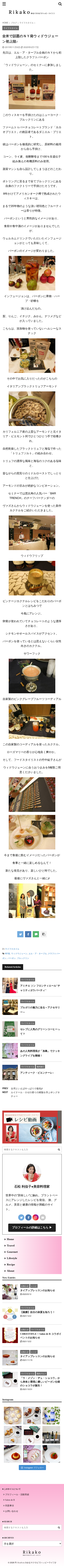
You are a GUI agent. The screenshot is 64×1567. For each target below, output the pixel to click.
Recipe (11, 1264)
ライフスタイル (12, 948)
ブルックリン (23, 958)
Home (10, 1239)
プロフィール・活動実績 (17, 1494)
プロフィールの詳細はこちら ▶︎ (32, 1227)
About (10, 1270)
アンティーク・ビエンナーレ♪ (37, 1072)
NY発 (7, 953)
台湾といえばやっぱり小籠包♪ (27, 1088)
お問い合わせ (11, 1511)
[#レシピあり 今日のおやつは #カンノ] (32, 1454)
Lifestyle (12, 1258)
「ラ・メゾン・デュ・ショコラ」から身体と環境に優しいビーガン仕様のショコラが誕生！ (40, 1382)
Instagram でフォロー (34, 1467)
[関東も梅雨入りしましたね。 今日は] (51, 1415)
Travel (11, 1245)
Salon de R (10, 1500)
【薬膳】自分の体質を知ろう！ (37, 1312)
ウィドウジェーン (19, 953)
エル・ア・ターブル (38, 953)
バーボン (12, 958)
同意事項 (9, 1505)
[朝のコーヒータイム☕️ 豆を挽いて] (32, 1415)
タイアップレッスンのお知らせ (37, 1290)
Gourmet (12, 1251)
